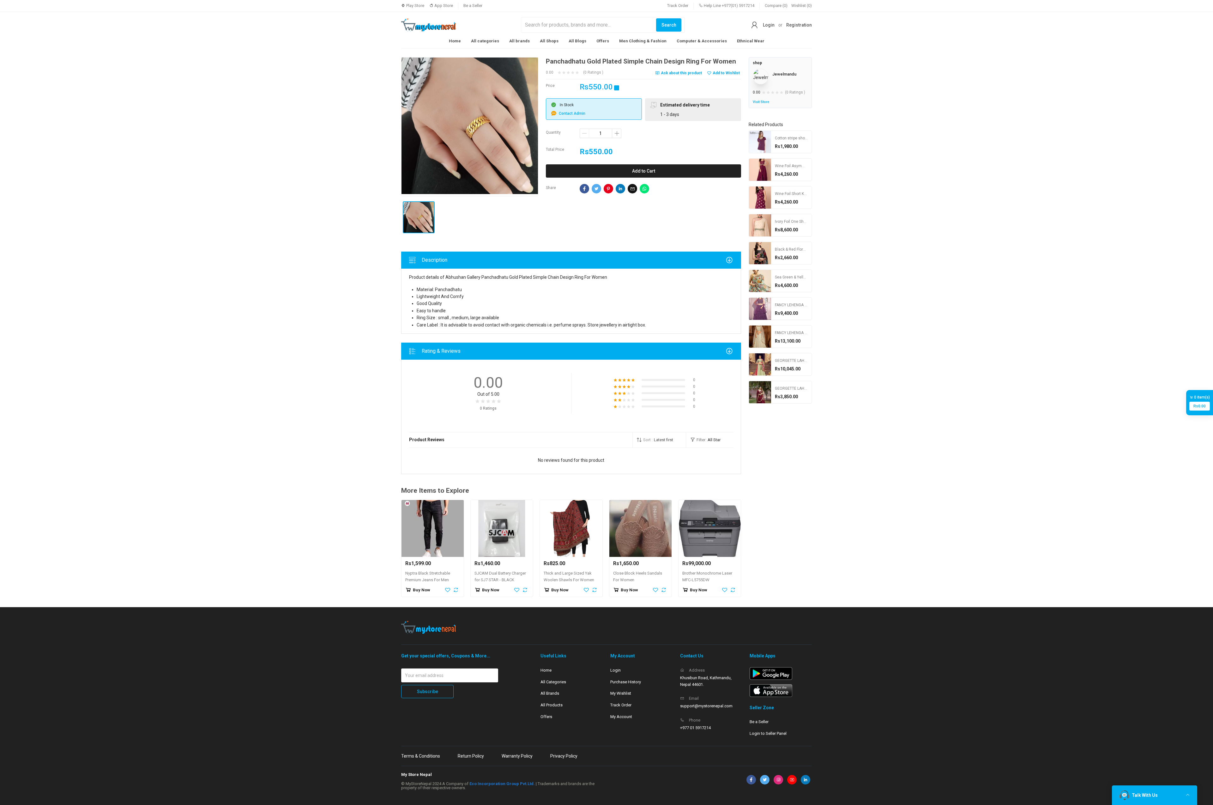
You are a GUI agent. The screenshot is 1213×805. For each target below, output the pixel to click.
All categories (485, 41)
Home (455, 41)
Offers (602, 41)
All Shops (549, 41)
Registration (799, 24)
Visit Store (761, 102)
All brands (519, 41)
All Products (551, 705)
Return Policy (471, 756)
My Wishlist (620, 693)
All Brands (549, 693)
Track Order (677, 5)
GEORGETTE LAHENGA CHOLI (800, 360)
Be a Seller (472, 5)
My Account (621, 716)
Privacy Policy (563, 756)
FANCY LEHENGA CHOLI (795, 305)
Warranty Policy (517, 756)
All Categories (553, 682)
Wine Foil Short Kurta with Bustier (804, 194)
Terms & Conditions (420, 756)
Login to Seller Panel (768, 733)
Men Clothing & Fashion (643, 41)
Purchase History (625, 682)
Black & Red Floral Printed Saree (802, 249)
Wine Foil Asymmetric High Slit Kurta (806, 166)
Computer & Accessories (702, 41)
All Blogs (577, 41)
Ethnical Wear (750, 41)
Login (769, 24)
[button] (659, 440)
